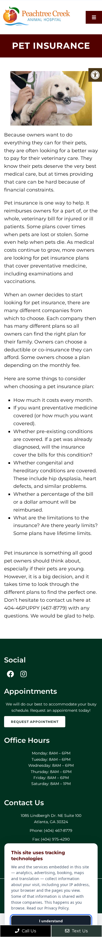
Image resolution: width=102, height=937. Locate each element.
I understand (51, 921)
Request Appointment (34, 722)
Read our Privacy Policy (47, 908)
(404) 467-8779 (58, 830)
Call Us (28, 930)
